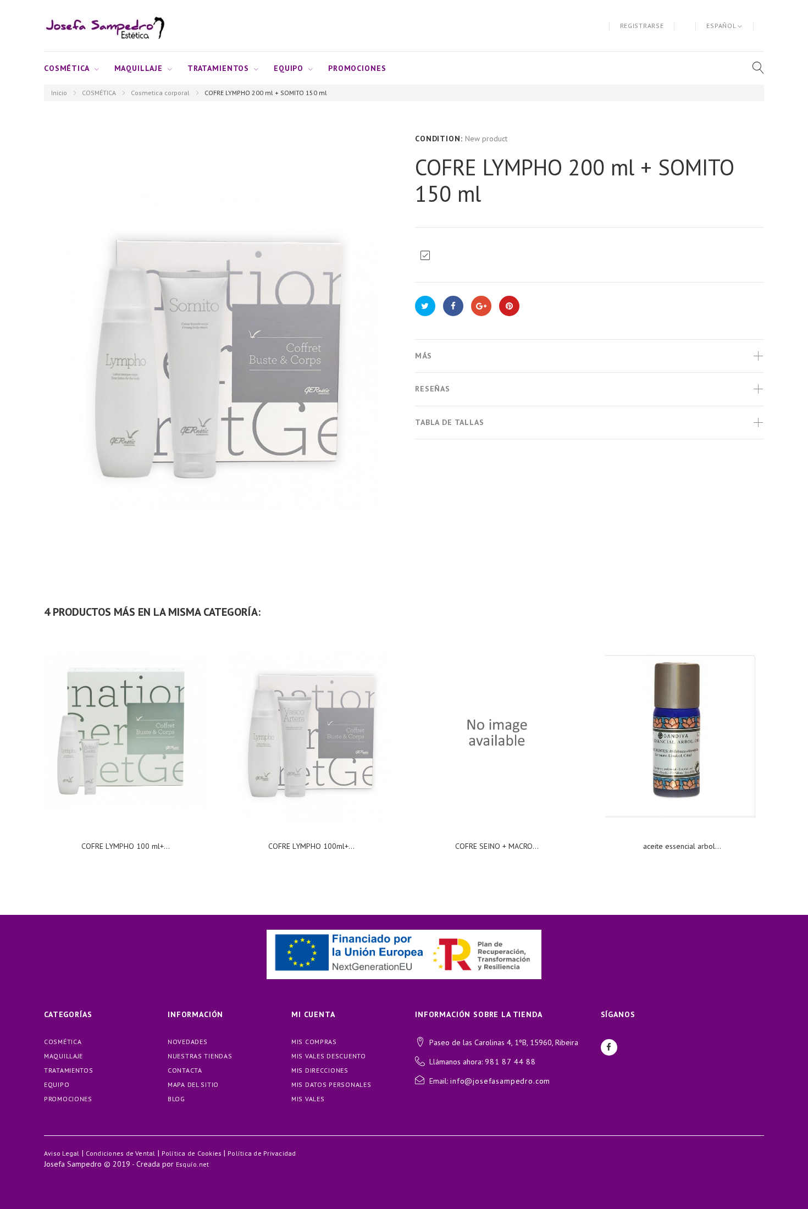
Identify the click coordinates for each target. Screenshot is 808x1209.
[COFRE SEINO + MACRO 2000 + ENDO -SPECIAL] (497, 732)
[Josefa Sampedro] (104, 26)
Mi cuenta (313, 1014)
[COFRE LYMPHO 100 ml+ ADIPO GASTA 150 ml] (126, 732)
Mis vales (307, 1099)
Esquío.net (192, 1164)
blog (176, 1099)
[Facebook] (609, 1047)
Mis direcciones (319, 1070)
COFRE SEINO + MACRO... (497, 846)
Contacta (185, 1070)
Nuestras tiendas (200, 1056)
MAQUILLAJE (138, 68)
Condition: (438, 138)
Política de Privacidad (262, 1153)
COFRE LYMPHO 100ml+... (311, 846)
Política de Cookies (192, 1153)
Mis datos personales (331, 1084)
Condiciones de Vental (121, 1153)
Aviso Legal (62, 1153)
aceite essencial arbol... (682, 846)
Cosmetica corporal (160, 93)
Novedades (187, 1041)
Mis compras (314, 1041)
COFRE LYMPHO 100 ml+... (125, 846)
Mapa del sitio (193, 1084)
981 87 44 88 (510, 1062)
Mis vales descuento (328, 1056)
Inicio (59, 93)
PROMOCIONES (357, 68)
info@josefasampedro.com (500, 1081)
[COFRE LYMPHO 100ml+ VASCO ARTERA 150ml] (312, 732)
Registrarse (642, 25)
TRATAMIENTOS (218, 68)
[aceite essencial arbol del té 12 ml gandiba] (683, 732)
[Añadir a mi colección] (425, 255)
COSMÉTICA (67, 68)
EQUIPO (288, 68)
